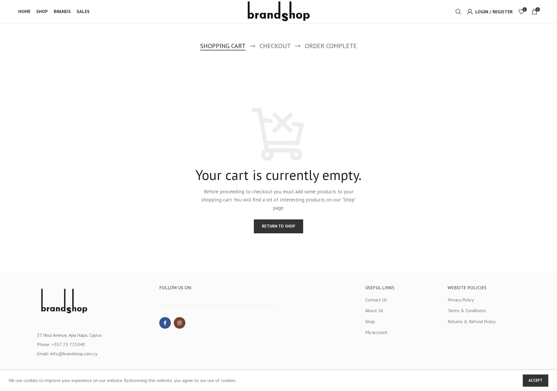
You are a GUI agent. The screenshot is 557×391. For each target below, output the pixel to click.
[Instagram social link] (179, 323)
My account (376, 332)
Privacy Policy (461, 300)
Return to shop (278, 226)
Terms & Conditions (467, 310)
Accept (535, 380)
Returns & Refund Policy (471, 321)
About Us (374, 310)
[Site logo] (278, 11)
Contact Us (376, 300)
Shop (370, 321)
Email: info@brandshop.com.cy (67, 354)
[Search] (458, 11)
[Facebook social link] (165, 323)
